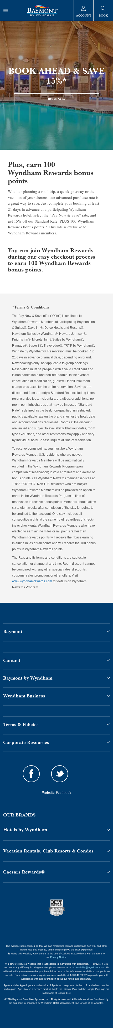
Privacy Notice (58, 957)
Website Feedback (56, 792)
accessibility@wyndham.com (88, 967)
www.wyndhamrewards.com (32, 581)
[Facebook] (31, 774)
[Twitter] (60, 774)
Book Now (56, 99)
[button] (56, 829)
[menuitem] (6, 10)
